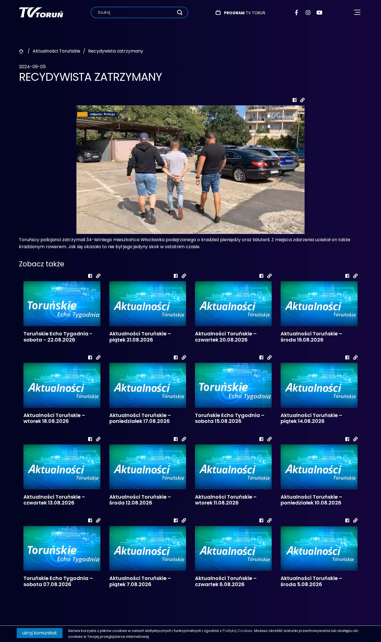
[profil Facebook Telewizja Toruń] (297, 12)
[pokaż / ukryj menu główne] (357, 12)
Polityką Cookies (237, 630)
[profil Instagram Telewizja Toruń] (308, 12)
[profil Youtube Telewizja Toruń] (319, 12)
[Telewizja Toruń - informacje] (41, 12)
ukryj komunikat (39, 633)
